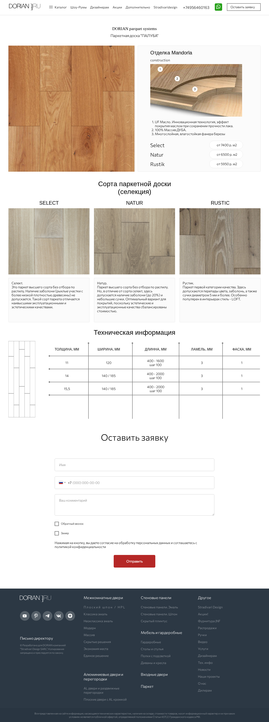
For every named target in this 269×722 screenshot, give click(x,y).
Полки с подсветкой (156, 656)
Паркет (147, 686)
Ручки (202, 635)
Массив (89, 635)
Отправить (134, 561)
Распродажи (207, 628)
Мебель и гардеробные (161, 632)
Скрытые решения (97, 642)
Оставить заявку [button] (243, 7)
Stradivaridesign (165, 7)
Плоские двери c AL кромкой (105, 699)
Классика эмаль (95, 614)
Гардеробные (151, 642)
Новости (204, 669)
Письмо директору (36, 638)
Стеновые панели (156, 597)
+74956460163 (196, 7)
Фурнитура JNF (209, 621)
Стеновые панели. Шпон (159, 614)
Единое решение (96, 655)
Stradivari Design (210, 607)
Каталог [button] (61, 7)
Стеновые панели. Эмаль (159, 607)
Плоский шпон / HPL (105, 607)
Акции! (203, 614)
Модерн (90, 628)
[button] (51, 6)
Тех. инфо (205, 662)
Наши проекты (209, 676)
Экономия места (96, 649)
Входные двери (154, 674)
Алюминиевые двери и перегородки (103, 676)
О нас (202, 683)
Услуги (203, 649)
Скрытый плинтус (154, 621)
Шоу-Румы (78, 7)
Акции (117, 7)
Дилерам (205, 690)
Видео (202, 642)
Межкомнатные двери (103, 597)
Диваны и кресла (153, 663)
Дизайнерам (99, 7)
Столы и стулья (152, 649)
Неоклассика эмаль (98, 621)
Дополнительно (138, 7)
